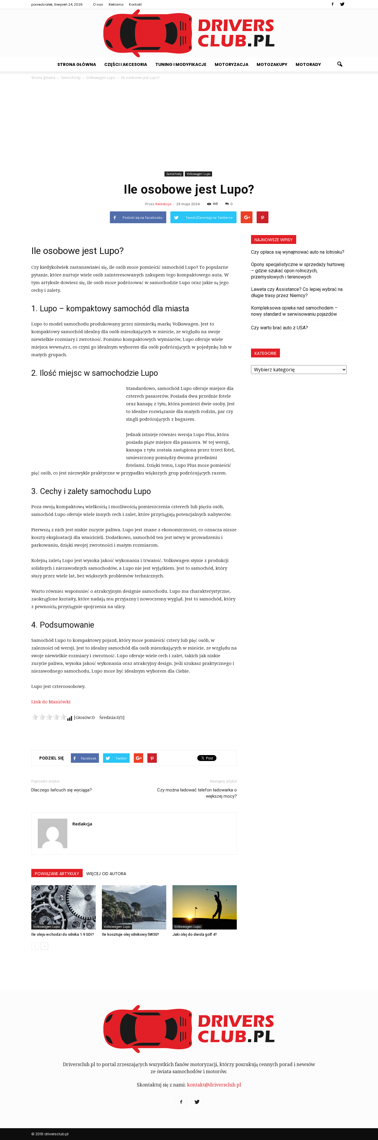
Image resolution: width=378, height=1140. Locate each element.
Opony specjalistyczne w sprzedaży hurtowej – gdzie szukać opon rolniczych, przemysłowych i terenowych (297, 271)
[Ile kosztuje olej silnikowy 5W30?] (134, 907)
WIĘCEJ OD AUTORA (106, 874)
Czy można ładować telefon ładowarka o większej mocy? (197, 793)
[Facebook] (332, 4)
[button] (340, 64)
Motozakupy (272, 64)
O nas (98, 4)
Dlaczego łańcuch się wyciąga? (61, 790)
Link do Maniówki (51, 702)
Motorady (308, 64)
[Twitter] (342, 4)
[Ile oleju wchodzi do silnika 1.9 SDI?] (63, 907)
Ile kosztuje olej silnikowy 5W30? (130, 934)
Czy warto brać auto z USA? (279, 328)
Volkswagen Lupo (198, 174)
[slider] (49, 716)
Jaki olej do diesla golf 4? (194, 934)
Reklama (116, 4)
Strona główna (76, 64)
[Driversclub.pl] (189, 33)
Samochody (174, 174)
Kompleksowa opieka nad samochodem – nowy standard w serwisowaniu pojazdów (294, 311)
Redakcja (163, 204)
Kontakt (135, 4)
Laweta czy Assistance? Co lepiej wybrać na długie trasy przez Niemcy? (297, 292)
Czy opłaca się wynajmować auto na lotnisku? (297, 252)
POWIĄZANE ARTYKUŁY (57, 874)
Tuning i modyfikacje (180, 64)
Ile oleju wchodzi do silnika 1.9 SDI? (62, 934)
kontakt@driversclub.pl (214, 1085)
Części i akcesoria (125, 64)
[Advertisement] (189, 125)
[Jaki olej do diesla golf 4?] (204, 907)
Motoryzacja (231, 64)
